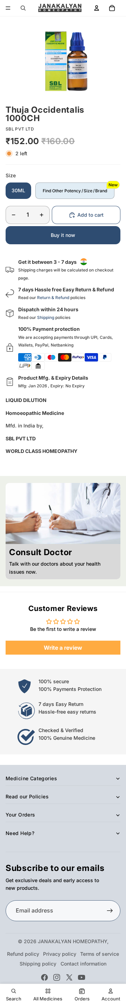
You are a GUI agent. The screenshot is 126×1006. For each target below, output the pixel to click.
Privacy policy (59, 954)
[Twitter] (69, 977)
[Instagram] (56, 977)
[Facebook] (44, 977)
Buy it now (63, 235)
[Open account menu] (96, 8)
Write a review (63, 647)
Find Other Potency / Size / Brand (75, 190)
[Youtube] (81, 977)
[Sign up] (110, 910)
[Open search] (23, 8)
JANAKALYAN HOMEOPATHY (72, 941)
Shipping (45, 317)
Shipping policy (38, 964)
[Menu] (8, 8)
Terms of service (99, 954)
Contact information (83, 964)
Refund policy (23, 954)
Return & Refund (53, 297)
